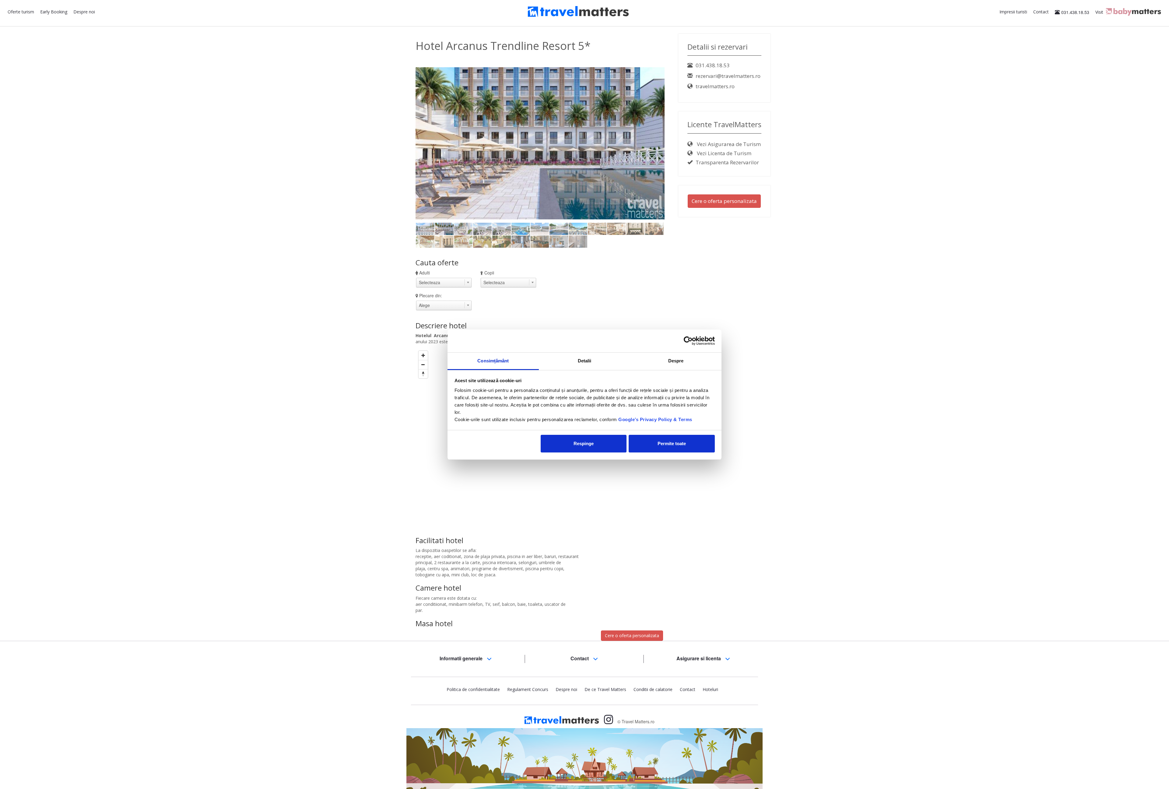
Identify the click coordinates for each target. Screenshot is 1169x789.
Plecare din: (430, 295)
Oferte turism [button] (21, 12)
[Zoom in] (423, 355)
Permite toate (672, 443)
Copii (489, 273)
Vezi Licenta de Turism (723, 153)
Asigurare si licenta (699, 658)
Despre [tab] (676, 360)
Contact (1041, 12)
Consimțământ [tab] (493, 360)
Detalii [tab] (585, 360)
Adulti (424, 273)
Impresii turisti (1013, 12)
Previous (406, 143)
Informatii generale (462, 658)
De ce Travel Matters (605, 689)
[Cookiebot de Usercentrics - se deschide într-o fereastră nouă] (688, 340)
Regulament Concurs (527, 689)
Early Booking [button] (53, 12)
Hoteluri (710, 689)
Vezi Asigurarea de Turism (728, 144)
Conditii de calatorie (653, 689)
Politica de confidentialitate (473, 689)
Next (675, 143)
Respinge (584, 443)
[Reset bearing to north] (423, 373)
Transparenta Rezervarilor (727, 162)
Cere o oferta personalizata (632, 635)
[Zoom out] (423, 364)
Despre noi (84, 12)
